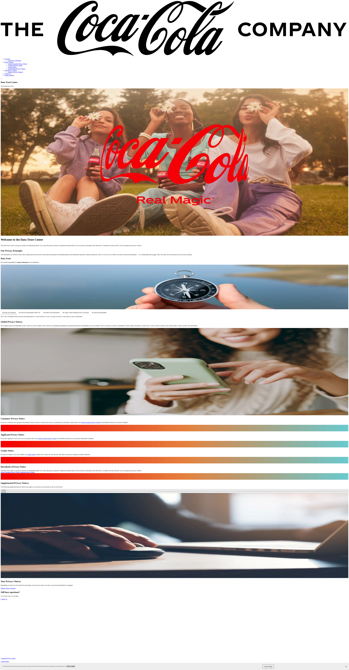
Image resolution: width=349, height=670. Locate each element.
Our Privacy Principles (14, 60)
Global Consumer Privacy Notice (17, 64)
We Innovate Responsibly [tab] (99, 312)
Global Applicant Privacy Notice (47, 438)
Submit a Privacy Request (15, 72)
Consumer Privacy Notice (8, 658)
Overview (7, 59)
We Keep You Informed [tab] (9, 312)
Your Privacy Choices (10, 70)
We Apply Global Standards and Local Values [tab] (76, 312)
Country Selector (9, 75)
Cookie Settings (268, 666)
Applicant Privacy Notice (15, 65)
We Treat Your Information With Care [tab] (29, 312)
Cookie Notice (12, 67)
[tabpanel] (174, 316)
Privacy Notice (71, 666)
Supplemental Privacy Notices (16, 69)
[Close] (346, 667)
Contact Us (7, 73)
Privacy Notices (8, 62)
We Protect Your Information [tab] (51, 312)
